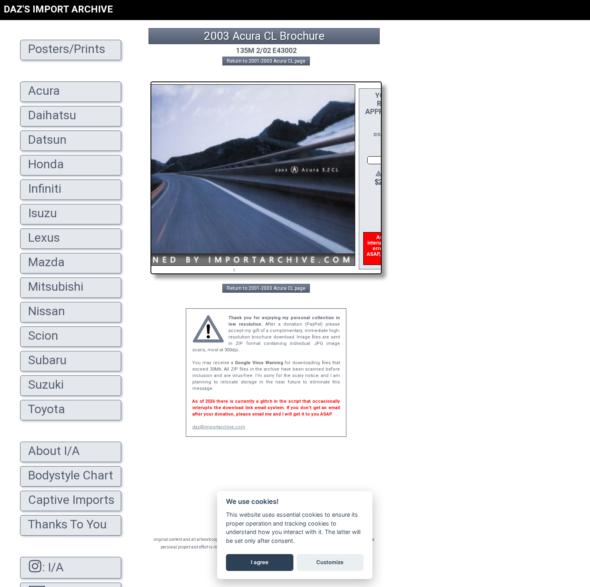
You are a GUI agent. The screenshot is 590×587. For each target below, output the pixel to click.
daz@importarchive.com (218, 427)
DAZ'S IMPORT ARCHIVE (58, 9)
